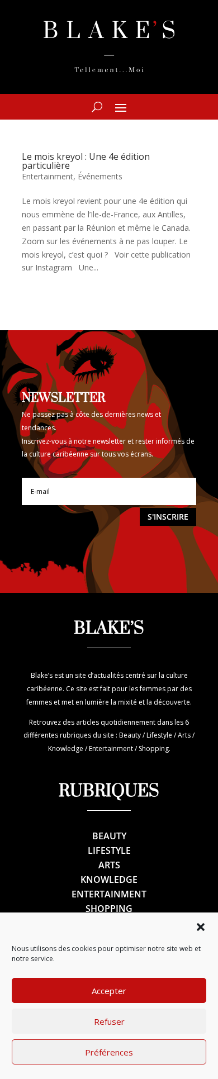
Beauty (109, 836)
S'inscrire (168, 516)
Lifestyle (109, 850)
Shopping (109, 908)
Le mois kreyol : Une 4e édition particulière (86, 161)
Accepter (109, 990)
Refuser (109, 1021)
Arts (109, 865)
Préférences (109, 1052)
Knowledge (109, 879)
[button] (200, 927)
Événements (100, 176)
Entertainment (47, 176)
